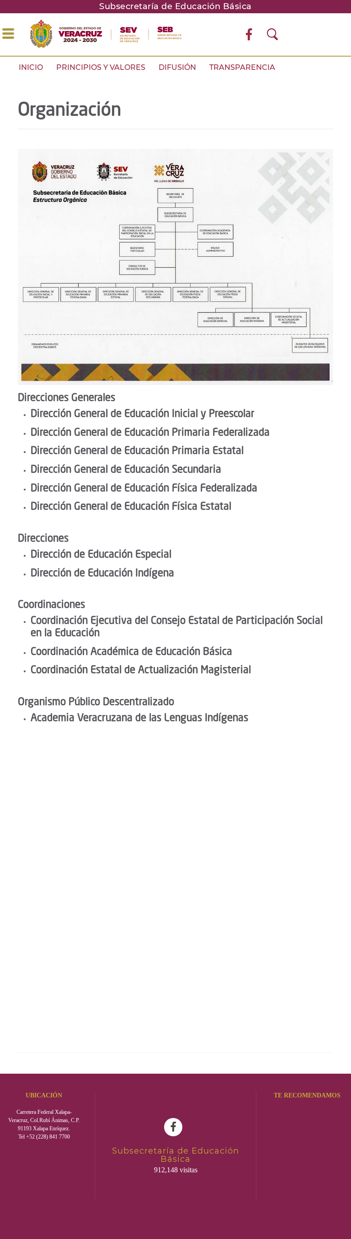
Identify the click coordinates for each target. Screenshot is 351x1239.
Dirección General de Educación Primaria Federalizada (150, 433)
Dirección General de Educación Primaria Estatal (137, 451)
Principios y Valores (100, 67)
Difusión (177, 67)
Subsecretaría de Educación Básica (175, 6)
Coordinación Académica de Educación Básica (131, 652)
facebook (175, 1127)
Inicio (31, 67)
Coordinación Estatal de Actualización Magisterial (141, 670)
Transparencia (242, 67)
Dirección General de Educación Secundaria (126, 470)
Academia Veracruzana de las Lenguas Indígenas (139, 718)
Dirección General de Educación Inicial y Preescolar (143, 414)
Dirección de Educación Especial (101, 555)
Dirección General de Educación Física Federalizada (144, 489)
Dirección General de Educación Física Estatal (131, 507)
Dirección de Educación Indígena (102, 574)
